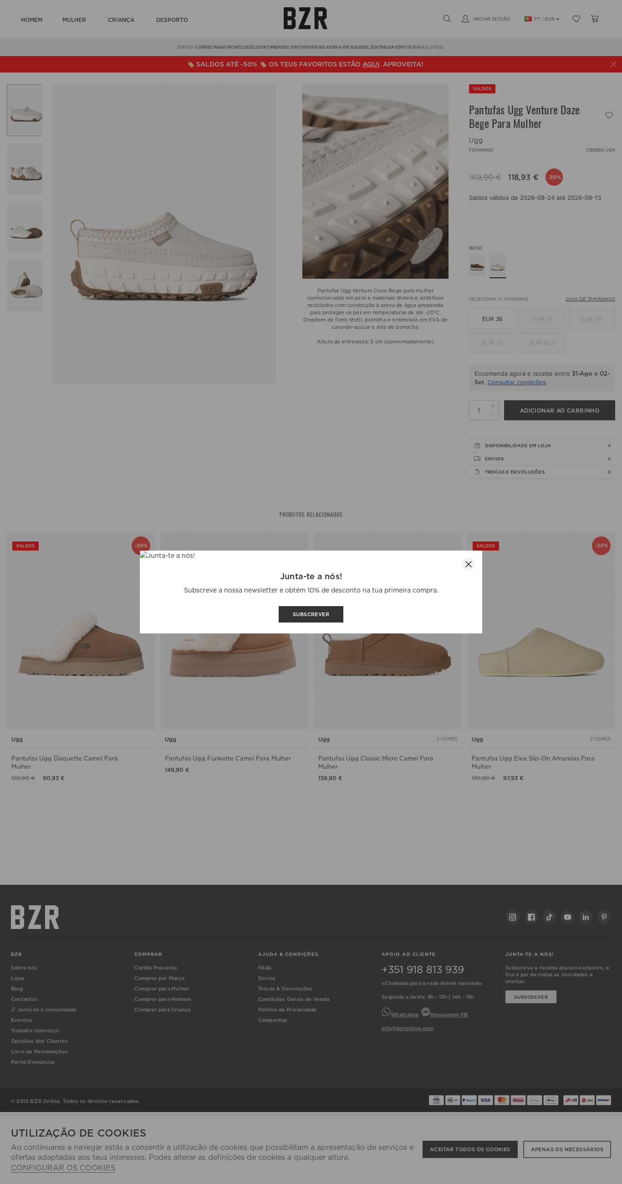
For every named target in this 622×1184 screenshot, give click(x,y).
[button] (468, 564)
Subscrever (311, 614)
